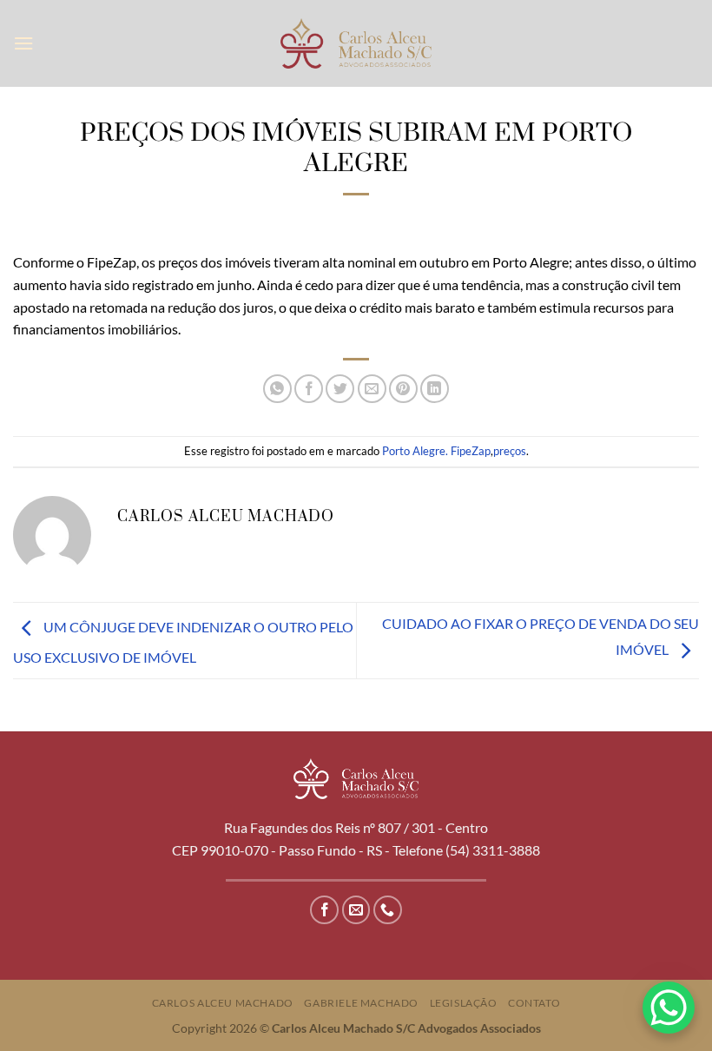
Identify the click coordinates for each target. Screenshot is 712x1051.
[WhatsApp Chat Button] (669, 1008)
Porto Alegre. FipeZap (436, 451)
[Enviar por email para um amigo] (372, 388)
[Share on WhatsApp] (277, 388)
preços (509, 451)
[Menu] (23, 43)
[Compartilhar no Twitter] (340, 388)
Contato (534, 1002)
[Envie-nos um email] (356, 910)
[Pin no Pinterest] (403, 388)
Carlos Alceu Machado (222, 1002)
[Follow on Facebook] (324, 910)
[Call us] (387, 910)
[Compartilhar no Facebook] (308, 388)
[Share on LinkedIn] (434, 388)
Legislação (464, 1002)
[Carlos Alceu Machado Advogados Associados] (356, 43)
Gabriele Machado (361, 1002)
